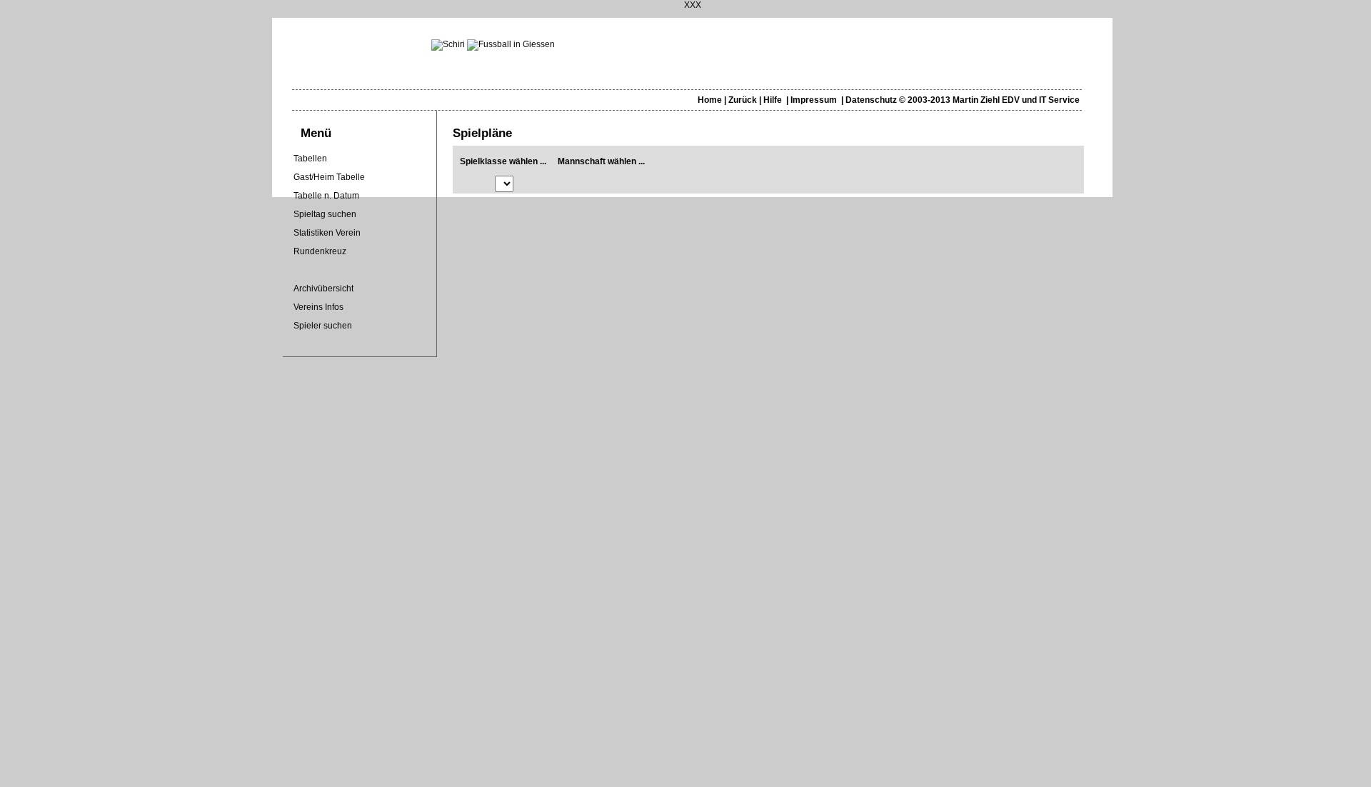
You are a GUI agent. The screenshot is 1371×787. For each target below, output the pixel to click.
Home (710, 100)
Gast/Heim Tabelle (329, 177)
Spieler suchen (322, 326)
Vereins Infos (318, 307)
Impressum (813, 100)
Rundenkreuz (319, 251)
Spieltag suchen (324, 214)
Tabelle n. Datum (326, 196)
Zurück (742, 100)
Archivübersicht (323, 289)
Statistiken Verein (327, 233)
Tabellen (310, 159)
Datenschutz (871, 100)
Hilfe (772, 100)
